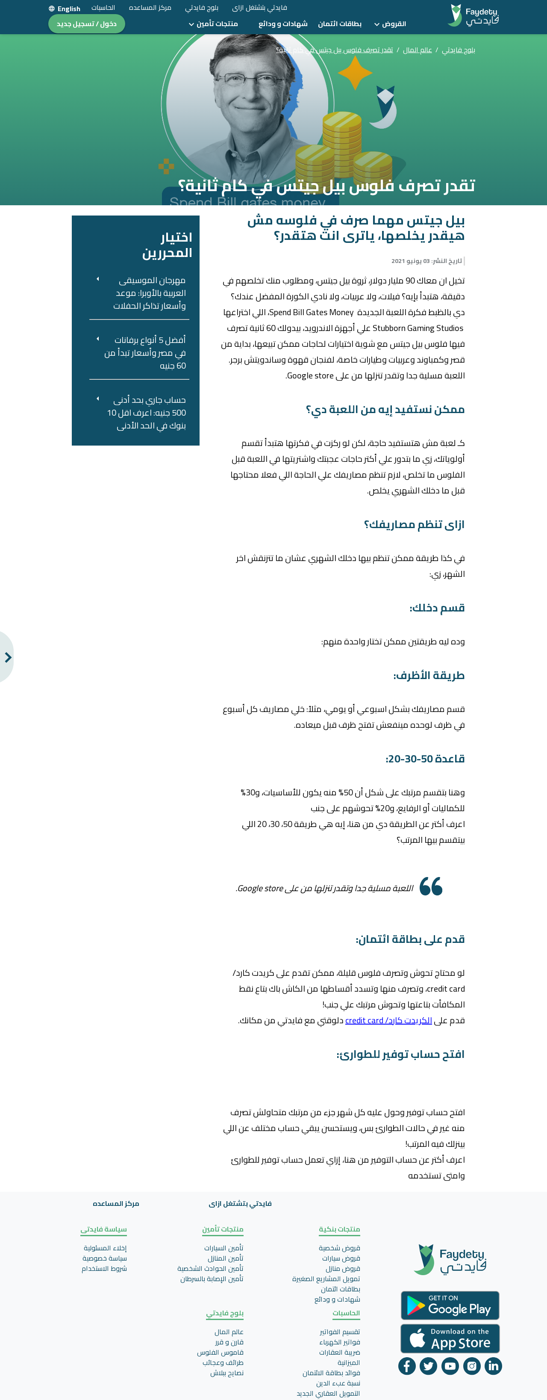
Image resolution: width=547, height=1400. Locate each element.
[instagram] (472, 1368)
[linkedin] (493, 1368)
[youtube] (450, 1368)
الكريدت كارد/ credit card (388, 1020)
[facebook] (407, 1368)
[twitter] (428, 1368)
